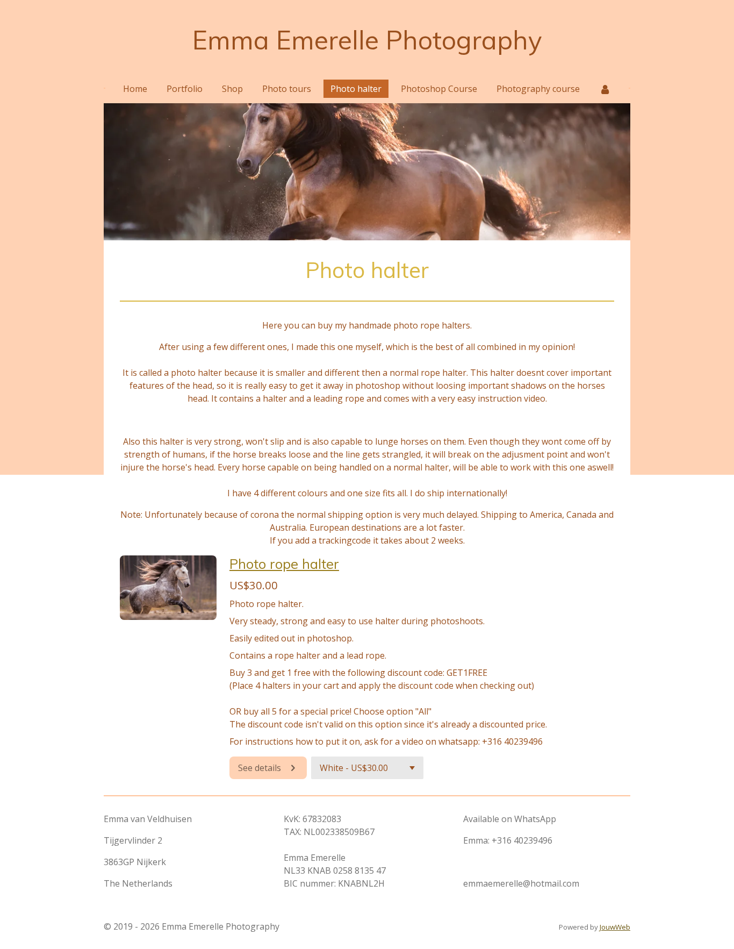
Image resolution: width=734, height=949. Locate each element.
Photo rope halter (284, 563)
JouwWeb (615, 927)
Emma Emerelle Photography (367, 40)
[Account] (605, 89)
